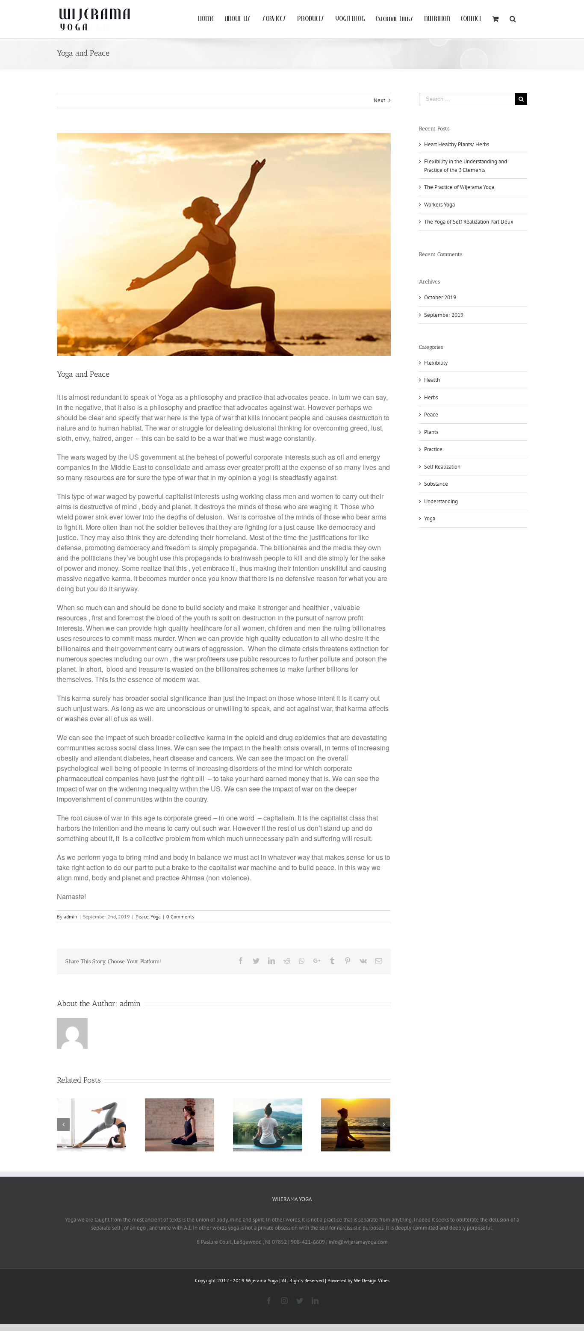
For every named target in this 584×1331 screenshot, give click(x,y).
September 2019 (443, 315)
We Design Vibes (371, 1280)
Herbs (431, 397)
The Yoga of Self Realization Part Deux (468, 221)
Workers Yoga (439, 204)
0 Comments (180, 916)
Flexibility (436, 362)
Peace (142, 916)
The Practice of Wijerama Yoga (459, 187)
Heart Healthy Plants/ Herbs (456, 144)
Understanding (441, 501)
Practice (433, 449)
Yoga (155, 916)
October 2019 (440, 297)
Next (379, 100)
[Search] (513, 18)
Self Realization (442, 466)
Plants (431, 432)
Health (432, 380)
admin (70, 916)
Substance (436, 483)
